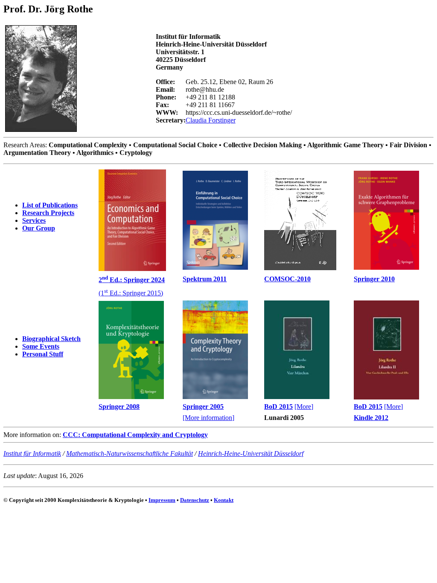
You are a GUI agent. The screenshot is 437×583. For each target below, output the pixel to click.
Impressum (162, 500)
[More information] (208, 417)
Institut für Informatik (32, 453)
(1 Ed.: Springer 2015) (131, 293)
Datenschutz (194, 500)
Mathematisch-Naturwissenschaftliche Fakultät (129, 453)
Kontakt (223, 500)
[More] (303, 406)
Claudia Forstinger (211, 120)
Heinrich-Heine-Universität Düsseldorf (250, 453)
